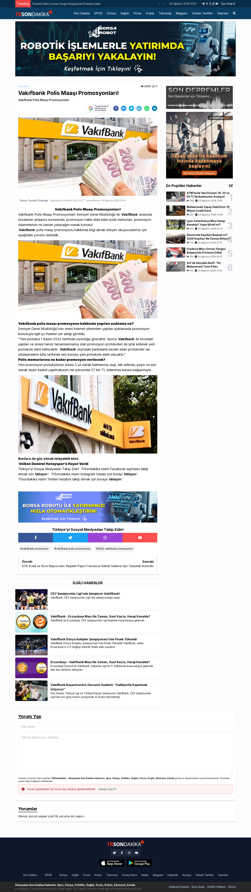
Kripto (150, 13)
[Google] (111, 863)
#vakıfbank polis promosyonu (72, 548)
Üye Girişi (226, 3)
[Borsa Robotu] (87, 507)
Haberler (23, 86)
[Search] (234, 13)
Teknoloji (165, 13)
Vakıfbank (27, 230)
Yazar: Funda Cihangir (34, 200)
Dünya (111, 13)
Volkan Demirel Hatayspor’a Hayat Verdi (53, 464)
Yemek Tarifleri (202, 13)
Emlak (144, 875)
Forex (137, 13)
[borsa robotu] (125, 48)
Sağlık (124, 13)
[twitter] (131, 108)
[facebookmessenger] (123, 108)
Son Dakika (82, 13)
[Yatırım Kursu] (199, 145)
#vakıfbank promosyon (34, 548)
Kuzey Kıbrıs (129, 875)
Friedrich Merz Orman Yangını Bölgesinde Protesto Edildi (66, 3)
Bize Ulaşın (198, 886)
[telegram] (139, 108)
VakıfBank (129, 214)
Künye (232, 886)
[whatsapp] (147, 108)
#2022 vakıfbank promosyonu (114, 548)
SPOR (98, 13)
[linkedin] (154, 108)
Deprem (222, 13)
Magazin (181, 13)
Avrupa (187, 875)
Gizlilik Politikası (216, 886)
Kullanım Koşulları (179, 886)
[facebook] (116, 108)
